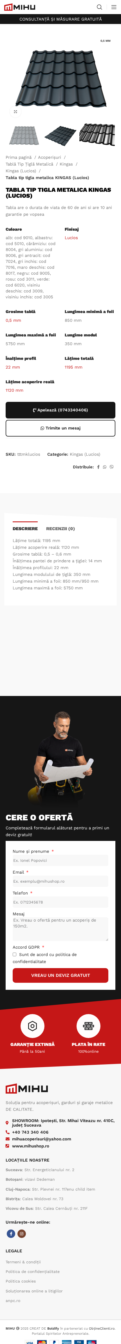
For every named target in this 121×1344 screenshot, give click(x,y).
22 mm (13, 367)
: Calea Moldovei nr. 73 (34, 1199)
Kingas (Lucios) (21, 170)
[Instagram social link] (21, 1234)
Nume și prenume (32, 851)
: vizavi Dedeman (30, 1179)
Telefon (21, 893)
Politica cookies (21, 1281)
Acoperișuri (50, 157)
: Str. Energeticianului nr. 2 (40, 1169)
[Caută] (99, 7)
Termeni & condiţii (23, 1262)
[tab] (25, 527)
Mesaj (18, 913)
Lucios (71, 237)
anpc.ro (13, 1300)
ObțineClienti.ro (102, 1328)
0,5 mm (13, 320)
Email (19, 872)
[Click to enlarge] (15, 111)
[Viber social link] (111, 467)
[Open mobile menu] (114, 7)
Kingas (67, 164)
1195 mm (73, 367)
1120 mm (14, 390)
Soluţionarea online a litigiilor (34, 1291)
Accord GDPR (27, 947)
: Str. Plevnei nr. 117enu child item (50, 1189)
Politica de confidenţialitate (33, 1271)
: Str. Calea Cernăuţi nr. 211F (47, 1208)
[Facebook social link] (98, 467)
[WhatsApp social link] (104, 467)
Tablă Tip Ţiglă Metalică (30, 164)
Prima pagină (19, 157)
